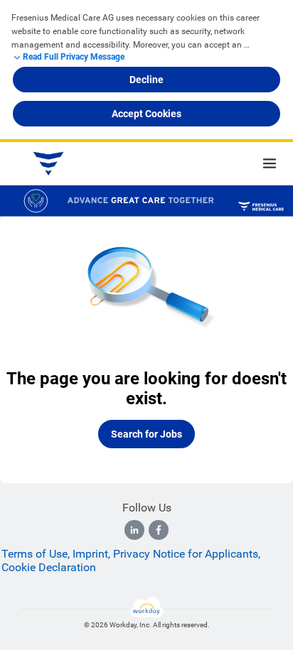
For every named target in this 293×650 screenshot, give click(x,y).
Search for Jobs (146, 434)
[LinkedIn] (134, 530)
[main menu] (269, 163)
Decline (146, 79)
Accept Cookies (146, 113)
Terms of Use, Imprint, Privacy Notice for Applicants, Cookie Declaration (130, 560)
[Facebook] (159, 530)
